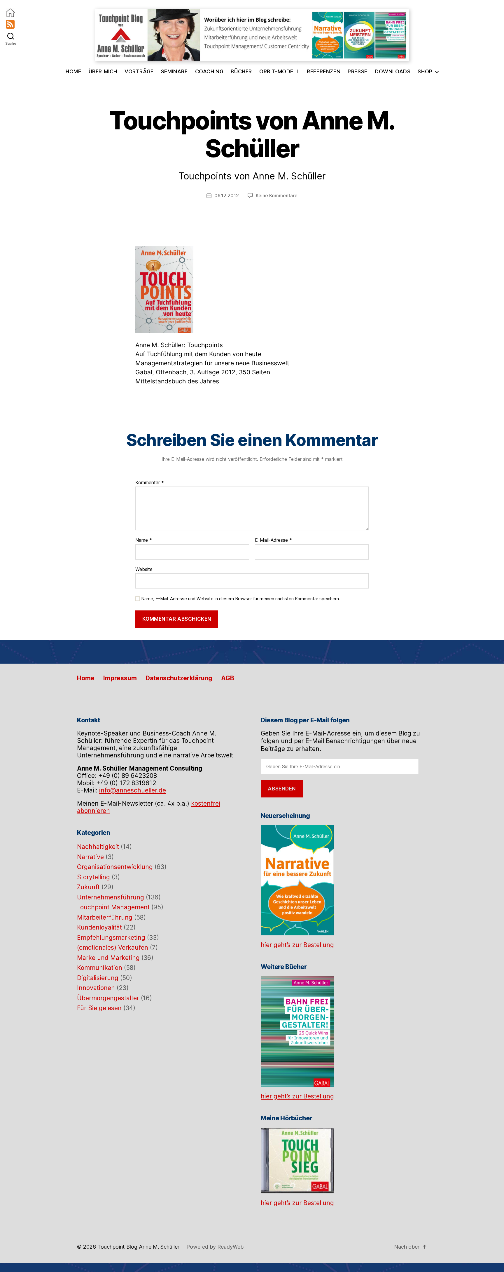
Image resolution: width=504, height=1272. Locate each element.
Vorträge (139, 71)
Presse (358, 71)
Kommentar (149, 482)
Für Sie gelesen (99, 1008)
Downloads (392, 71)
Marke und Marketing (108, 957)
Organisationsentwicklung (115, 867)
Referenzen (323, 71)
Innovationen (96, 987)
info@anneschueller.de (132, 790)
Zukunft (88, 887)
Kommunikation (99, 967)
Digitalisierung (97, 978)
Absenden (282, 789)
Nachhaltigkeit (98, 846)
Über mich (103, 71)
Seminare (174, 71)
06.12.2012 (226, 195)
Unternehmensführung (110, 897)
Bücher (241, 71)
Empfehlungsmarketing (111, 937)
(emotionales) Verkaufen (112, 947)
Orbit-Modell (279, 71)
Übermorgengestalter (108, 998)
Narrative (90, 857)
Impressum (120, 678)
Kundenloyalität (99, 927)
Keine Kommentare (277, 195)
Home (73, 71)
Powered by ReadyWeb (215, 1247)
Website (144, 569)
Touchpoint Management (113, 907)
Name (143, 540)
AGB (227, 678)
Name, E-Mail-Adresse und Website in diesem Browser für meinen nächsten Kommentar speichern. (240, 598)
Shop (425, 71)
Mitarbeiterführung (104, 917)
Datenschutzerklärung (179, 678)
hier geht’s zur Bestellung (297, 945)
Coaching (209, 71)
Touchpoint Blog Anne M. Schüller (138, 1247)
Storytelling (93, 877)
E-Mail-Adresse (273, 540)
